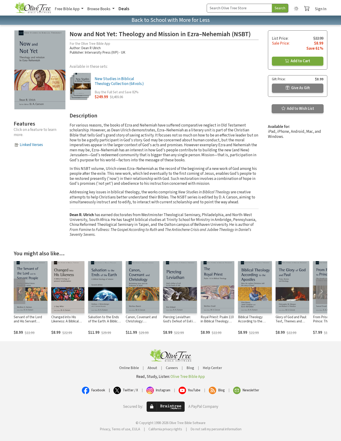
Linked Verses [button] (31, 145)
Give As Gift (300, 88)
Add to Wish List (300, 108)
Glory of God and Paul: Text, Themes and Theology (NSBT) (291, 321)
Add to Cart (300, 61)
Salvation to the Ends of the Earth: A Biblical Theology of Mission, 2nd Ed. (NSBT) (104, 324)
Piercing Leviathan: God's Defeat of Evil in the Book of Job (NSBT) (179, 324)
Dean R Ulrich (91, 48)
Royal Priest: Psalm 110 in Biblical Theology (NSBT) (217, 321)
